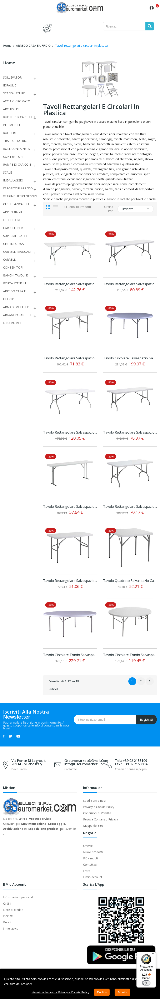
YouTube (18, 736)
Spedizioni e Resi (94, 801)
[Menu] (153, 954)
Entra (86, 871)
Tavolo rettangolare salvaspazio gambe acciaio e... (70, 284)
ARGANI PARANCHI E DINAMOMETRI (17, 319)
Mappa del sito (93, 826)
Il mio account (92, 877)
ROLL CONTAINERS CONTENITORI (16, 153)
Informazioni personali (18, 897)
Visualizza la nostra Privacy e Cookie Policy (60, 992)
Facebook (4, 736)
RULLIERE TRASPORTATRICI (15, 137)
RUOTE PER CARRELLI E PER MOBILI (19, 121)
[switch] (146, 982)
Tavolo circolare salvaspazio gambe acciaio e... (130, 358)
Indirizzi (8, 916)
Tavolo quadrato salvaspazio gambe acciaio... (130, 581)
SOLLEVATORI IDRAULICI (12, 81)
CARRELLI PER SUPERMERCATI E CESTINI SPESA (15, 236)
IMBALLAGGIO (13, 180)
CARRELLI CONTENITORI (13, 263)
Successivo (150, 681)
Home (9, 63)
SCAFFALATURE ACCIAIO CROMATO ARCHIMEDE (16, 101)
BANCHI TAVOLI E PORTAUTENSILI (15, 279)
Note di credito (13, 910)
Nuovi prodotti (93, 852)
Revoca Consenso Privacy (100, 819)
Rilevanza (135, 208)
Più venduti (90, 858)
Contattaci (90, 864)
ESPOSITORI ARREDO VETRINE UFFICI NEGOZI (20, 192)
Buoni (7, 922)
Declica (102, 992)
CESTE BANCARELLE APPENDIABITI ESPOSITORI (17, 212)
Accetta (122, 992)
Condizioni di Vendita (97, 813)
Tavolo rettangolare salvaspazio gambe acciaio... (70, 432)
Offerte (88, 846)
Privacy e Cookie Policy (98, 807)
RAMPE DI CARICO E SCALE (17, 168)
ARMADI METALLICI (16, 307)
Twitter (10, 736)
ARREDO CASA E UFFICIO (14, 295)
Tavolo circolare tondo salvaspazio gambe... (70, 655)
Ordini (7, 903)
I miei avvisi (11, 928)
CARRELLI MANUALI (17, 252)
